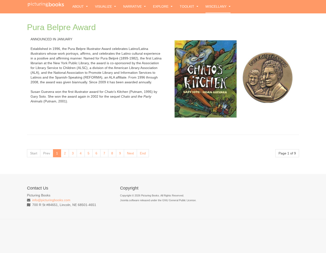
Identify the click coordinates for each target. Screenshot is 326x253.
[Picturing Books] (46, 4)
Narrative (133, 6)
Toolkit (187, 6)
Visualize (104, 6)
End (143, 153)
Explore (161, 6)
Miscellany (216, 6)
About (78, 6)
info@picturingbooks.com (51, 200)
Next (130, 153)
